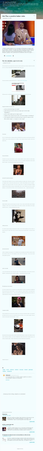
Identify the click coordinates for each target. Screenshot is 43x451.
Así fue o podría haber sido (13, 16)
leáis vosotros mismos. (24, 80)
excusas (21, 369)
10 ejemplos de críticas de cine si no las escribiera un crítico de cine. (16, 434)
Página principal (8, 10)
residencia (9, 371)
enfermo (12, 369)
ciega (4, 369)
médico (4, 371)
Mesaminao (4, 414)
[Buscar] (41, 2)
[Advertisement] (39, 26)
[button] (34, 15)
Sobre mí (32, 10)
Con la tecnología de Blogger (22, 446)
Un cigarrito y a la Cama (9, 2)
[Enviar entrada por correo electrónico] (13, 56)
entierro (16, 369)
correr (7, 369)
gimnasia (31, 369)
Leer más (32, 421)
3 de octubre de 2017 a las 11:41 (15, 375)
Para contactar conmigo (21, 10)
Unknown (8, 375)
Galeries (24, 448)
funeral (25, 369)
